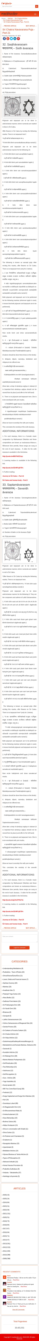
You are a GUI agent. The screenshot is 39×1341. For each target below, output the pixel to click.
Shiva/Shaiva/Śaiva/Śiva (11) (13, 976)
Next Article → (31, 26)
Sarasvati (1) (7, 1048)
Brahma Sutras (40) (9, 1121)
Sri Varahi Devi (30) (9, 1008)
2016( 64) (6, 1232)
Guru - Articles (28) (9, 1078)
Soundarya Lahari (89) (10, 1103)
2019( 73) (6, 1221)
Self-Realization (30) (10, 1063)
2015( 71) (6, 1236)
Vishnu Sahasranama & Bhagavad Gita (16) (17, 1023)
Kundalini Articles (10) (10, 1052)
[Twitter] (3, 3)
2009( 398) (6, 1258)
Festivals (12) (7, 1092)
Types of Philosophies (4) (11, 1158)
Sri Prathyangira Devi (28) (11, 1005)
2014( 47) (6, 1240)
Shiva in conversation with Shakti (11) (15, 1129)
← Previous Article (9, 26)
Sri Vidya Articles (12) (10, 1038)
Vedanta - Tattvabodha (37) (12, 1172)
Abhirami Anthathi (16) (10, 1162)
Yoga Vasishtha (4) (9, 1081)
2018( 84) (6, 1225)
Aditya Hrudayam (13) (10, 1125)
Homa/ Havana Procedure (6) (13, 1165)
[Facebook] (1, 3)
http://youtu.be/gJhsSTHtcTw (12, 900)
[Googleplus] (10, 3)
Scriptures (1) (7, 1140)
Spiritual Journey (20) (10, 983)
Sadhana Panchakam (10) (12, 1001)
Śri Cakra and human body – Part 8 (14, 480)
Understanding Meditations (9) (13, 968)
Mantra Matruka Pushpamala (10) (14, 1059)
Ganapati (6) (7, 1016)
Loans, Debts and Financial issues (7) (15, 979)
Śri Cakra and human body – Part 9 (14, 924)
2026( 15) (6, 1195)
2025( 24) (6, 1198)
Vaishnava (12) (8, 1070)
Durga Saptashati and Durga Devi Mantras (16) (18, 1096)
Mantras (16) (7, 987)
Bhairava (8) (7, 1012)
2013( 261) (6, 1243)
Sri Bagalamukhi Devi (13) (12, 1107)
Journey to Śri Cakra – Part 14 (13, 476)
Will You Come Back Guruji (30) (13, 1089)
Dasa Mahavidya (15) (10, 1118)
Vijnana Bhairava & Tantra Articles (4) (15, 1154)
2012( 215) (6, 1247)
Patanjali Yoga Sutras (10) (12, 994)
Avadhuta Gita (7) (9, 990)
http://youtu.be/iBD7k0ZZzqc (12, 456)
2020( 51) (6, 1217)
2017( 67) (6, 1228)
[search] (36, 6)
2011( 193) (6, 1251)
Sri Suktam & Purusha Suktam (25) (14, 1030)
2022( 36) (6, 1210)
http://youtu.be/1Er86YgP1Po (12, 468)
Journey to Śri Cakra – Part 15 (13, 920)
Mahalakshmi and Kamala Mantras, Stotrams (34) (19, 1045)
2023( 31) (6, 1206)
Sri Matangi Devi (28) (10, 1056)
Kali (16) (6, 1099)
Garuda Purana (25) (9, 1027)
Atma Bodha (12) (8, 997)
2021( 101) (6, 1213)
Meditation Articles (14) (10, 1151)
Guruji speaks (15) (9, 1085)
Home (4, 18)
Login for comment (19, 947)
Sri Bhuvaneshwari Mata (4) (12, 1110)
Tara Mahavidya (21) (10, 1067)
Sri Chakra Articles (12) (10, 1034)
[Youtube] (6, 3)
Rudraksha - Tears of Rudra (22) (13, 972)
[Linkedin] (8, 3)
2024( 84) (6, 1202)
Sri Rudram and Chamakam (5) (13, 1136)
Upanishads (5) (8, 1147)
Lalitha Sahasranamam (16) (12, 1019)
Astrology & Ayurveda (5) (11, 1176)
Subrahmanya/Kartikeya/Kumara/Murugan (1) (18, 1041)
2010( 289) (6, 1255)
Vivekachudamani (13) (10, 1114)
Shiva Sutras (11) (8, 1132)
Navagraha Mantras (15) (11, 1143)
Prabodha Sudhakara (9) (11, 1169)
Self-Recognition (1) (9, 1074)
